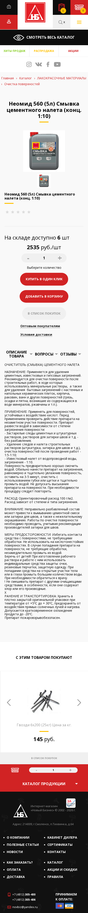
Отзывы (68, 354)
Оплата (14, 869)
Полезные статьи (23, 844)
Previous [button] (9, 702)
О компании (18, 837)
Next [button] (79, 702)
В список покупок (44, 313)
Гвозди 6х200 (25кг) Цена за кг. (44, 724)
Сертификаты (59, 844)
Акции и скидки (62, 869)
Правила (55, 877)
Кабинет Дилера (62, 837)
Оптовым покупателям (40, 326)
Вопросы (44, 354)
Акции (73, 51)
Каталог (55, 862)
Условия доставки (36, 335)
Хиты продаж (14, 51)
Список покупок (63, 10)
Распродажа (44, 51)
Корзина (83, 10)
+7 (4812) (23, 894)
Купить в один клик (44, 279)
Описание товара (16, 354)
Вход (9, 7)
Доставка (16, 877)
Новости (15, 852)
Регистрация (9, 21)
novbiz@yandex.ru (25, 907)
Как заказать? (20, 862)
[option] (44, 723)
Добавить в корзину (44, 296)
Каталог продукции (44, 783)
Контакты (56, 852)
